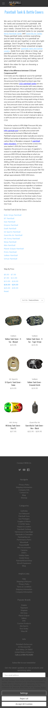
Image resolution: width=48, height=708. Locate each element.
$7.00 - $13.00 (10, 278)
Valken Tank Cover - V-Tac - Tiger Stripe (34, 340)
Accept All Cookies (24, 704)
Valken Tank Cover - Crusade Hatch (34, 383)
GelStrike (24, 511)
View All (24, 631)
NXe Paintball (9, 245)
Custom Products (24, 623)
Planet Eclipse (24, 615)
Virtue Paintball (10, 259)
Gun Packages (24, 519)
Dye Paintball (9, 222)
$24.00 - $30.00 (11, 288)
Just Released (24, 513)
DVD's (24, 553)
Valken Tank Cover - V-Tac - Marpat (13, 340)
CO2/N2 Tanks (24, 524)
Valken (24, 618)
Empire (24, 605)
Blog (24, 495)
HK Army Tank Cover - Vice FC (13, 427)
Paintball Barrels (24, 537)
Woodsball (24, 542)
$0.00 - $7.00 (10, 274)
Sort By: (25, 300)
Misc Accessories (24, 547)
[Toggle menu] (3, 3)
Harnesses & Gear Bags (24, 532)
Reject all (24, 698)
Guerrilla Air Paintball (13, 235)
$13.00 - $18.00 (11, 281)
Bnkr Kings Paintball (12, 215)
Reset (6, 291)
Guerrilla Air (31, 33)
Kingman (24, 610)
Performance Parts (24, 540)
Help (24, 579)
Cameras (24, 550)
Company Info (24, 490)
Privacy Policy (24, 485)
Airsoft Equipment (24, 563)
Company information (24, 592)
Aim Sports (24, 626)
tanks (19, 33)
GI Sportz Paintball (12, 232)
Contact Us (24, 492)
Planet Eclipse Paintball (14, 249)
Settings (24, 693)
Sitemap (24, 498)
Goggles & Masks (24, 521)
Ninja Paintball (10, 33)
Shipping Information (24, 487)
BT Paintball (9, 218)
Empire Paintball (11, 225)
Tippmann (24, 608)
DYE (24, 621)
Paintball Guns (24, 516)
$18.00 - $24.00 (11, 285)
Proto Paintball (10, 252)
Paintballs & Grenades (24, 534)
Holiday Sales (24, 555)
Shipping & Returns (24, 581)
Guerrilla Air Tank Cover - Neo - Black (34, 427)
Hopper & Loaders (24, 526)
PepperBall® (24, 545)
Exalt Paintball (10, 228)
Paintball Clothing (24, 529)
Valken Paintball (11, 255)
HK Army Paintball (12, 238)
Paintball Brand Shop (24, 560)
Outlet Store (24, 558)
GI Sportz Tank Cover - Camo (13, 383)
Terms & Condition (24, 587)
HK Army (24, 613)
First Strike (24, 629)
